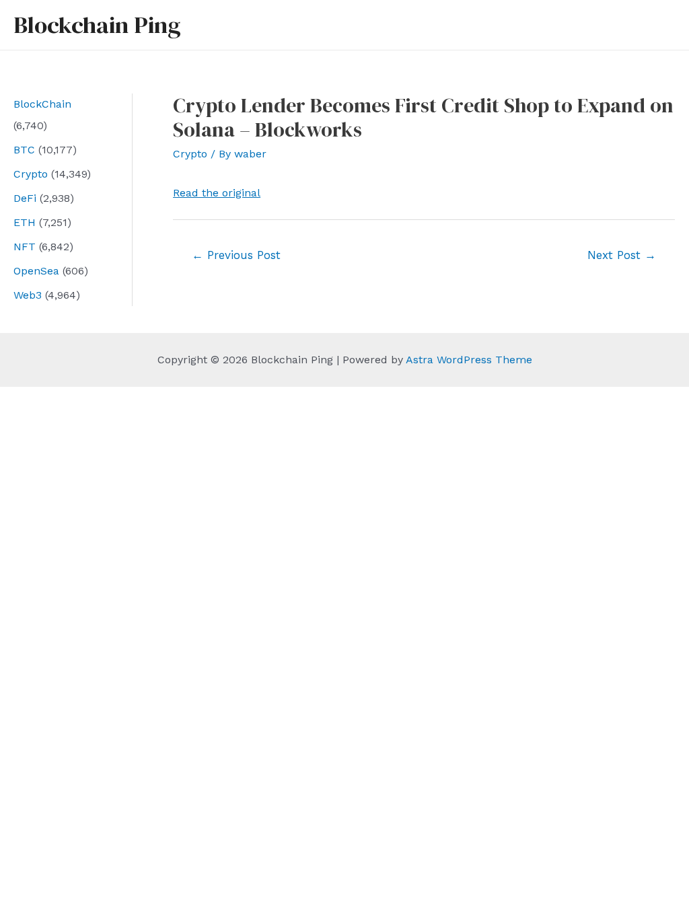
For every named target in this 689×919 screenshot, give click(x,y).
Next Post (621, 255)
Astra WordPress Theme (469, 359)
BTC (24, 149)
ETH (24, 222)
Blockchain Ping (96, 25)
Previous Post (236, 255)
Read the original (216, 192)
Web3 (27, 295)
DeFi (24, 198)
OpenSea (36, 270)
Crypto (30, 174)
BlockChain (42, 104)
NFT (24, 246)
